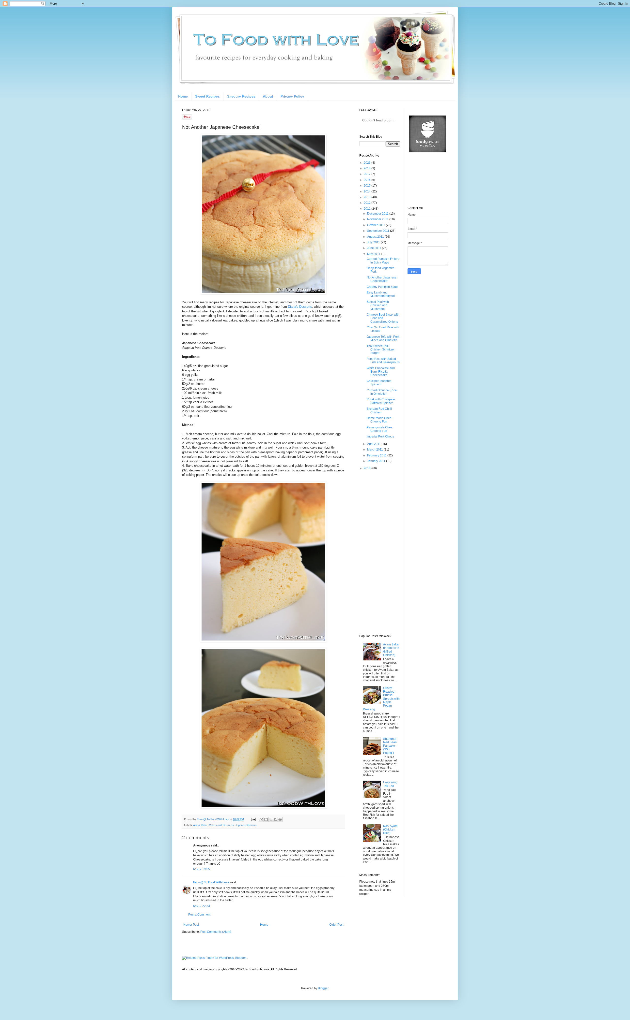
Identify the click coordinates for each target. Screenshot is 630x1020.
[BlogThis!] (266, 819)
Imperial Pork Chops (380, 436)
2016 (367, 180)
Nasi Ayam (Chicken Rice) (390, 829)
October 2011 (376, 225)
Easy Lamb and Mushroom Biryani (381, 294)
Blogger (323, 988)
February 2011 (377, 455)
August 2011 (376, 236)
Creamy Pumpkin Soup (382, 287)
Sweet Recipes (207, 96)
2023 (367, 162)
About (268, 96)
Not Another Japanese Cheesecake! (381, 279)
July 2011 (374, 242)
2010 (367, 468)
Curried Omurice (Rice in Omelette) (382, 392)
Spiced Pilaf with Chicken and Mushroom (378, 305)
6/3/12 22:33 (201, 906)
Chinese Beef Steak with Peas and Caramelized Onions (383, 318)
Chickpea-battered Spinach (379, 382)
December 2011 (378, 213)
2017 (367, 174)
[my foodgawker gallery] (427, 151)
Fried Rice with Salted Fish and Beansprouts (383, 360)
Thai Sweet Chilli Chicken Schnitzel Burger (380, 349)
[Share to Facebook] (275, 819)
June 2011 (374, 248)
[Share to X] (270, 819)
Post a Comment (199, 914)
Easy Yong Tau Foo (390, 784)
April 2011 (374, 444)
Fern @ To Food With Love (211, 882)
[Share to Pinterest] (280, 819)
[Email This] (261, 819)
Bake (204, 825)
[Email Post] (253, 819)
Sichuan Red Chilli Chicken (379, 410)
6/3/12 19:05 (201, 869)
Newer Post (191, 924)
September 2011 (378, 231)
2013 (367, 197)
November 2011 (378, 219)
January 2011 (376, 461)
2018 (367, 168)
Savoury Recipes (241, 96)
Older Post (336, 924)
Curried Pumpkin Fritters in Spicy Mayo (383, 260)
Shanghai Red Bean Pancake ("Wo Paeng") (390, 746)
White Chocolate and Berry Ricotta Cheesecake (381, 371)
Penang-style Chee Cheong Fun (380, 429)
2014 (367, 191)
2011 (367, 208)
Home (183, 96)
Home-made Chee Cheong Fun (379, 419)
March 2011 (375, 449)
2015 (367, 185)
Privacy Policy (292, 96)
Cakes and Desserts (221, 825)
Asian (196, 825)
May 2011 (374, 254)
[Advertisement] (379, 552)
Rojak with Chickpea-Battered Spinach (381, 401)
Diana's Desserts (300, 306)
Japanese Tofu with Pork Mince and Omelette (383, 338)
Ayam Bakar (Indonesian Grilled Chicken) (391, 650)
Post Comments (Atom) (215, 931)
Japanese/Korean (245, 825)
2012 (367, 202)
